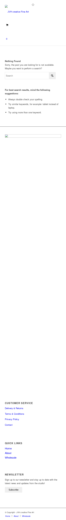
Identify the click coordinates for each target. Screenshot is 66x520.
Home (8, 448)
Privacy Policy (12, 419)
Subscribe (13, 490)
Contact (9, 424)
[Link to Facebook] (48, 512)
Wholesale (10, 457)
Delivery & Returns (14, 408)
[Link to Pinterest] (58, 512)
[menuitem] (8, 516)
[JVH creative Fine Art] (27, 11)
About (8, 453)
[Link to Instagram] (53, 512)
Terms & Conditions (14, 413)
